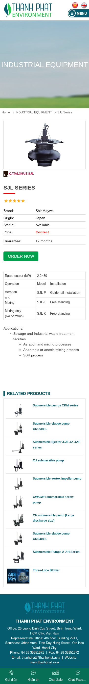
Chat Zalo (56, 680)
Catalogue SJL (21, 173)
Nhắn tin (33, 680)
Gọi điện (11, 680)
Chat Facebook (77, 680)
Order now (21, 256)
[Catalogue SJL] (5, 174)
